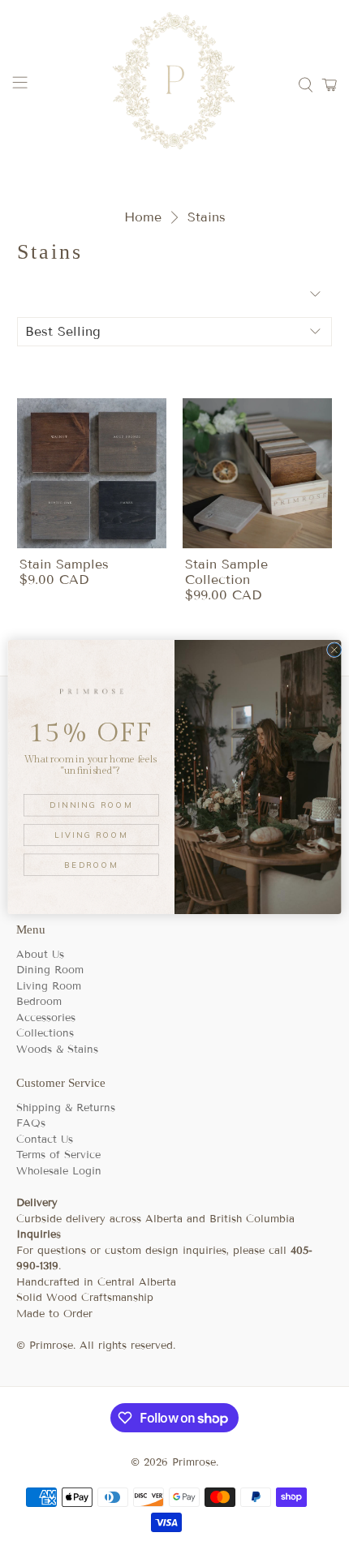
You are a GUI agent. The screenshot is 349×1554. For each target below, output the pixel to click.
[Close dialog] (334, 650)
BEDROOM (91, 864)
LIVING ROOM (90, 834)
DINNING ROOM (91, 804)
